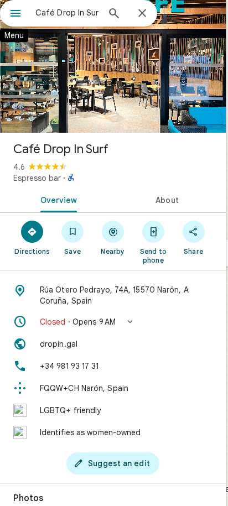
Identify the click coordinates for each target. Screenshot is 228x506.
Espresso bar (37, 178)
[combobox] (67, 12)
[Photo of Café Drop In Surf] (113, 66)
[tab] (56, 199)
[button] (113, 322)
